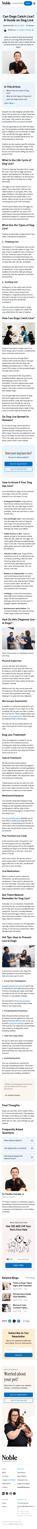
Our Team (5, 1476)
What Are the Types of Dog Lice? (19, 96)
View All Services (23, 1487)
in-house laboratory (14, 716)
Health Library (6, 1483)
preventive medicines (16, 1023)
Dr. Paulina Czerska (24, 30)
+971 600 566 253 (22, 1503)
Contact (5, 1487)
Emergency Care (22, 1480)
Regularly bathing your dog (12, 986)
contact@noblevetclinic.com (25, 1507)
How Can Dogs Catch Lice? (16, 99)
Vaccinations (21, 1472)
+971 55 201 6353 (17, 3)
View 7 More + (9, 103)
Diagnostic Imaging (23, 1483)
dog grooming (24, 1001)
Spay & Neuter (21, 1476)
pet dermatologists (12, 818)
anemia (11, 310)
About (4, 1472)
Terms (4, 1503)
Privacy (4, 1506)
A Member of (12, 1524)
